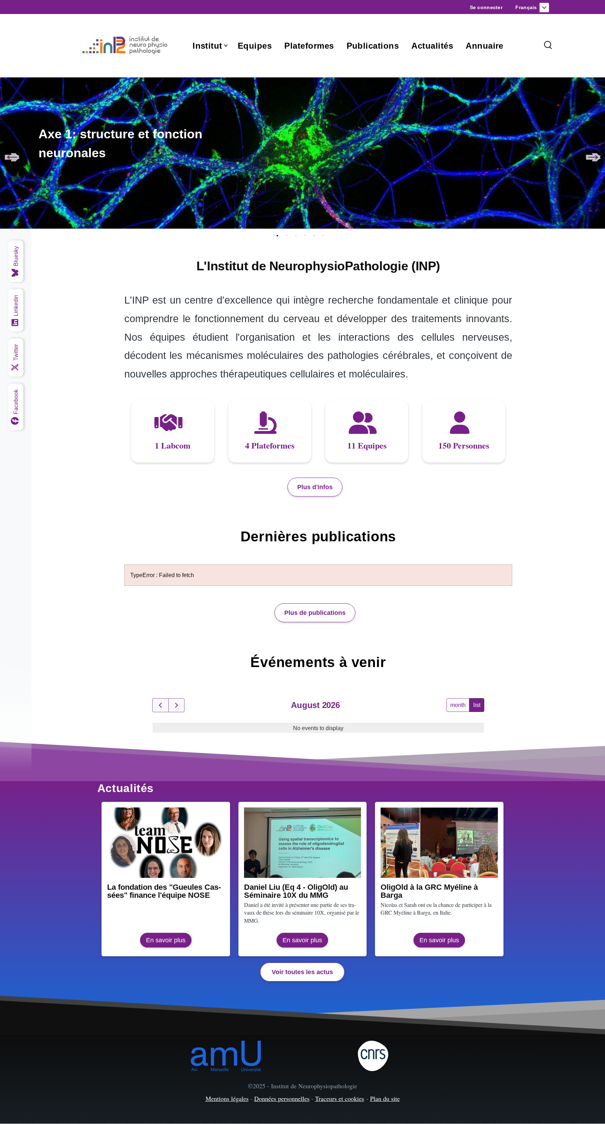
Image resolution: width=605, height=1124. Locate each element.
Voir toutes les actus (302, 972)
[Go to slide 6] (324, 235)
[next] (176, 705)
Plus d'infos (315, 487)
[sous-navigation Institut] (230, 45)
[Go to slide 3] (297, 235)
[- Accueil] (126, 45)
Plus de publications (315, 612)
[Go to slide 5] (315, 235)
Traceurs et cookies (339, 1098)
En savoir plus (169, 942)
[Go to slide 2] (288, 235)
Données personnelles (282, 1098)
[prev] (160, 705)
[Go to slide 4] (306, 235)
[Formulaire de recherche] (547, 45)
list (476, 705)
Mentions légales (227, 1098)
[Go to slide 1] (279, 235)
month (458, 705)
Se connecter (486, 7)
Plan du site (385, 1098)
